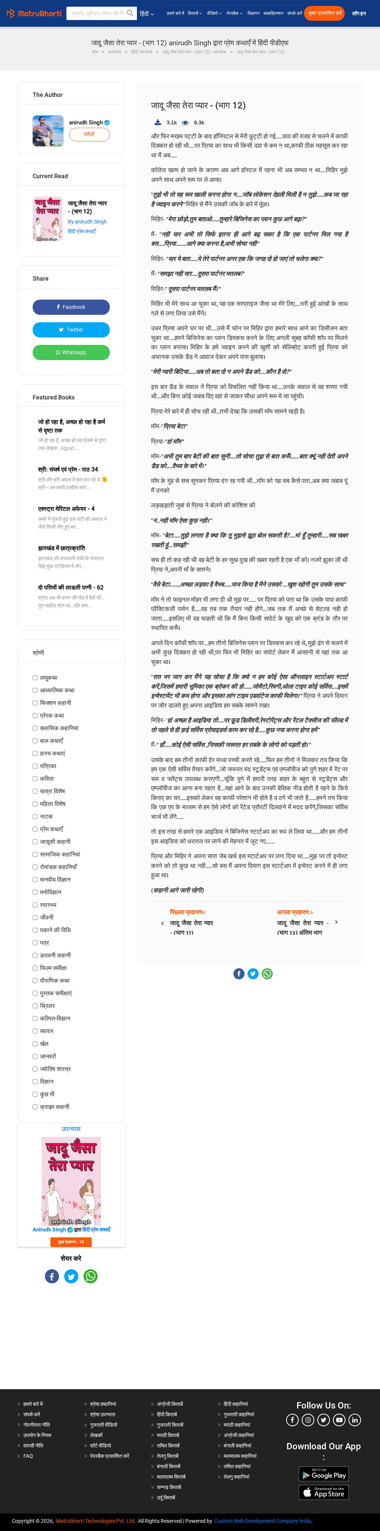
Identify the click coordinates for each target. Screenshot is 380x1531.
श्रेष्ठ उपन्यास (102, 1414)
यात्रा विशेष (52, 791)
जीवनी (46, 917)
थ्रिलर (47, 1005)
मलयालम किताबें (171, 1477)
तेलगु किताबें (167, 1456)
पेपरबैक (233, 13)
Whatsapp (74, 352)
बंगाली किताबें (168, 1466)
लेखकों (96, 1435)
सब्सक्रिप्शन (273, 13)
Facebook (73, 307)
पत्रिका (48, 766)
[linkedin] (354, 1420)
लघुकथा (49, 677)
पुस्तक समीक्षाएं (56, 993)
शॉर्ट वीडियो (100, 1446)
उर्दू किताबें (166, 1498)
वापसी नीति (33, 1446)
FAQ (28, 1456)
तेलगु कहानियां (236, 1477)
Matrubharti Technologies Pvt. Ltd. (97, 1521)
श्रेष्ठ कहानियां (103, 1404)
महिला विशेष (53, 803)
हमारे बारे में (175, 13)
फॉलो (89, 134)
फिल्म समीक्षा (53, 968)
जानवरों (48, 1056)
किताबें (193, 13)
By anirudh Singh (87, 222)
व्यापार (46, 1031)
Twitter (74, 330)
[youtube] (339, 1420)
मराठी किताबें (168, 1435)
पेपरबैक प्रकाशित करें (109, 1456)
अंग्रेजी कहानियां (239, 1435)
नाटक (46, 816)
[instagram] (308, 1420)
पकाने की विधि (55, 930)
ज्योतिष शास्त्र (55, 1069)
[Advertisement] (71, 1342)
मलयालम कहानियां (240, 1456)
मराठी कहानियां (237, 1425)
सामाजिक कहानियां (60, 854)
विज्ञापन (254, 13)
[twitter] (323, 1420)
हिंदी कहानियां (236, 1404)
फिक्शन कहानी (55, 702)
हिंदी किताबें (167, 1414)
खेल (44, 1043)
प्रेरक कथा (52, 715)
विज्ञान (46, 1081)
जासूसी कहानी (55, 841)
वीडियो (213, 13)
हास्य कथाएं (52, 753)
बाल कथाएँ (51, 740)
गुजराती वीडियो (103, 1425)
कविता (47, 778)
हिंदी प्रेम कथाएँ (81, 231)
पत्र (44, 942)
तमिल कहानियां (237, 1466)
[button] (130, 13)
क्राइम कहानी (54, 1106)
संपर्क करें (294, 13)
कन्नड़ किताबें (169, 1487)
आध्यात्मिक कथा (57, 690)
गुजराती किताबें (170, 1425)
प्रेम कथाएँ (51, 829)
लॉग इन (359, 13)
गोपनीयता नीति (36, 1425)
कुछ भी (47, 1094)
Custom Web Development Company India (262, 1521)
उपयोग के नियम (37, 1435)
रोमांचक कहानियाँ (58, 867)
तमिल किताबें (168, 1446)
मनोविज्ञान (50, 892)
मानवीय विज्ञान (55, 879)
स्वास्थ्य (48, 904)
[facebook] (292, 1420)
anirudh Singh (86, 122)
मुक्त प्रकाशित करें (325, 13)
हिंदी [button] (144, 13)
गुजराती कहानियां (239, 1414)
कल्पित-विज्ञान (55, 1018)
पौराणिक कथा (55, 980)
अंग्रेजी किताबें (170, 1404)
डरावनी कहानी (55, 955)
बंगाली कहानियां (237, 1446)
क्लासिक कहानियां (59, 728)
